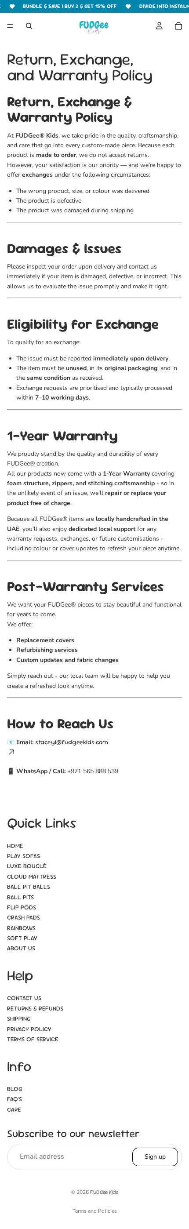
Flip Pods (21, 907)
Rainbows (21, 928)
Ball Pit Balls (28, 887)
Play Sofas (23, 856)
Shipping (19, 1019)
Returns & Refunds (35, 1008)
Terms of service (32, 1039)
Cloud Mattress (31, 876)
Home (15, 846)
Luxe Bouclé (27, 866)
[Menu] (10, 26)
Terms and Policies (95, 1210)
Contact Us (24, 998)
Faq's (14, 1099)
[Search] (29, 26)
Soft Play (22, 938)
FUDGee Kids (104, 1192)
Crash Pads (23, 918)
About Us (21, 949)
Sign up (155, 1157)
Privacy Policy (29, 1029)
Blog (14, 1089)
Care (14, 1109)
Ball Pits (20, 897)
